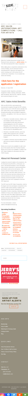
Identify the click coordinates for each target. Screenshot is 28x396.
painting (4, 250)
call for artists (20, 62)
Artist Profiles (4, 326)
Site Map (3, 354)
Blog (2, 333)
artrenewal (12, 250)
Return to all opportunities (18, 243)
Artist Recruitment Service (8, 346)
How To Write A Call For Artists (9, 349)
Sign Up (13, 306)
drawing (20, 250)
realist (19, 248)
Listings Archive (5, 331)
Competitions (16, 24)
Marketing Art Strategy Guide (8, 329)
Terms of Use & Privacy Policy (8, 351)
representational (10, 248)
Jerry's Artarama (13, 283)
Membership (4, 324)
